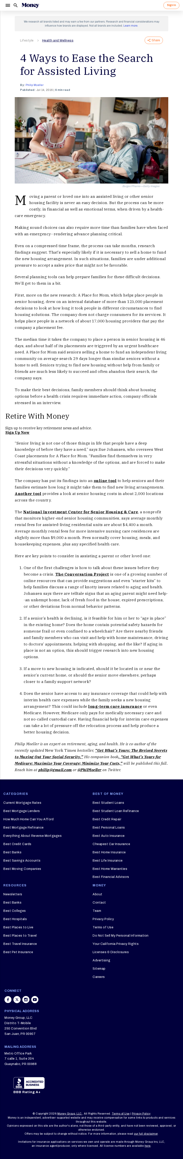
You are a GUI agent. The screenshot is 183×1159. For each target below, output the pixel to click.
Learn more (130, 25)
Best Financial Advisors (111, 877)
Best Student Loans (108, 802)
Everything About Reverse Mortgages (32, 835)
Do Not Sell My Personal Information (121, 935)
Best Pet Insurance (18, 952)
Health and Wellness (58, 40)
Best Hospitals (15, 919)
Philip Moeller (35, 85)
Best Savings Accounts (22, 860)
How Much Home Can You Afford (28, 819)
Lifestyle (27, 40)
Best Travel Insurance (20, 944)
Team (97, 911)
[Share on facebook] (8, 999)
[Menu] (8, 5)
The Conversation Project (82, 574)
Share (156, 40)
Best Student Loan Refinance (116, 811)
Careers (99, 977)
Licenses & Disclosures (111, 952)
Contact (99, 902)
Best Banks (12, 852)
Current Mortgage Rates (22, 802)
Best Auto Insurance (109, 835)
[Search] (16, 5)
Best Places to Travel (20, 935)
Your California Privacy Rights (116, 944)
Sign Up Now (17, 432)
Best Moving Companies (22, 869)
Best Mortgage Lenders (21, 811)
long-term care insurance (115, 706)
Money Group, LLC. (70, 1113)
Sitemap (99, 968)
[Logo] (30, 5)
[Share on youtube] (34, 999)
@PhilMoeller (89, 769)
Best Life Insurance (108, 860)
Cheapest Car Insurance (111, 844)
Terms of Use (103, 927)
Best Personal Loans (109, 827)
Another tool (28, 493)
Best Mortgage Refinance (23, 827)
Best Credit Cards (17, 844)
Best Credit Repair (107, 819)
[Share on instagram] (25, 999)
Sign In (171, 5)
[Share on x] (17, 999)
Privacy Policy (103, 919)
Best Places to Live (18, 927)
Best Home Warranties (110, 869)
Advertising (101, 960)
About (97, 894)
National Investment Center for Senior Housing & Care (80, 512)
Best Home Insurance (109, 852)
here (148, 1145)
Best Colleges (14, 911)
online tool (105, 480)
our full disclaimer (146, 1133)
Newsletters (12, 894)
